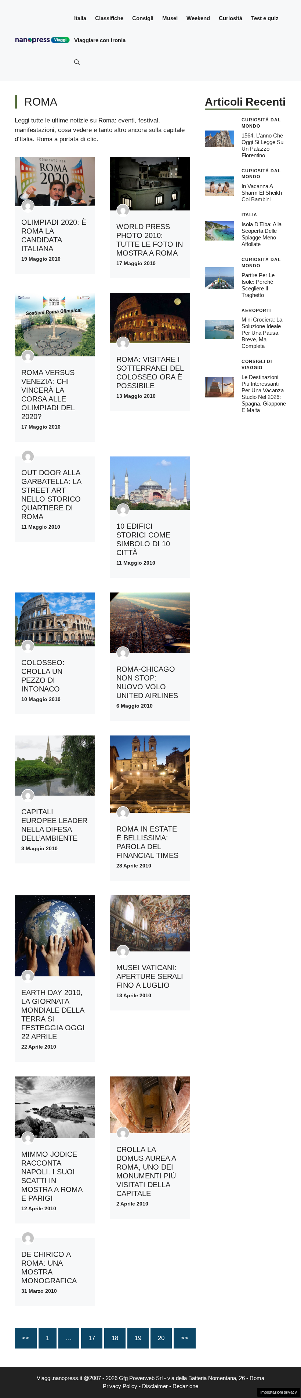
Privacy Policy (120, 1386)
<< (25, 1338)
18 (115, 1338)
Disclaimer (155, 1386)
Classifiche (109, 18)
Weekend (198, 18)
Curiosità (230, 18)
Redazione (185, 1386)
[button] (77, 62)
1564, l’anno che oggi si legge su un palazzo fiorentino (262, 145)
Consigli (142, 18)
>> (184, 1338)
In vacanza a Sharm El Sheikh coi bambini (262, 192)
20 (161, 1338)
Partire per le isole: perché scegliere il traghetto (258, 285)
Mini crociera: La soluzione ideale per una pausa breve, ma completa (262, 332)
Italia (80, 18)
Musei (170, 18)
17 (91, 1338)
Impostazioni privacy (278, 1392)
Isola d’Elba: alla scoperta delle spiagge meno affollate (262, 234)
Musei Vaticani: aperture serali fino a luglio (149, 976)
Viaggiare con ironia (100, 40)
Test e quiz (265, 18)
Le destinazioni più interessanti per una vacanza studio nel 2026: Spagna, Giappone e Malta (264, 393)
